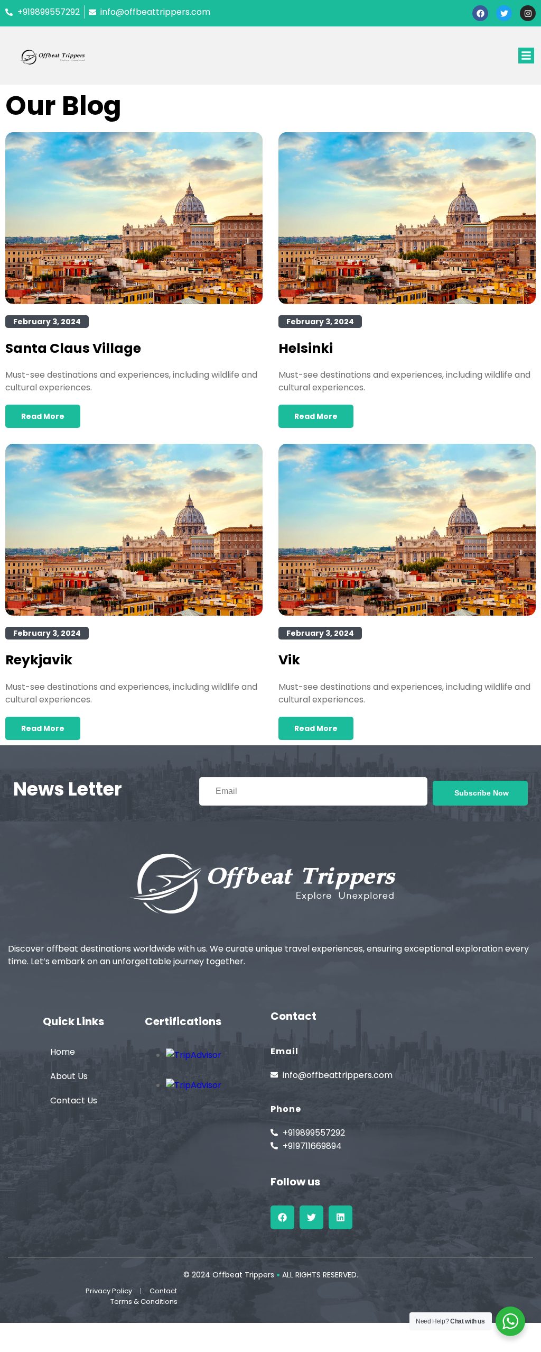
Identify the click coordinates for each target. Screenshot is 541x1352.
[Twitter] (504, 13)
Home (62, 1052)
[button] (526, 55)
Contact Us (73, 1100)
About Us (69, 1076)
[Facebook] (480, 13)
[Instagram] (528, 13)
